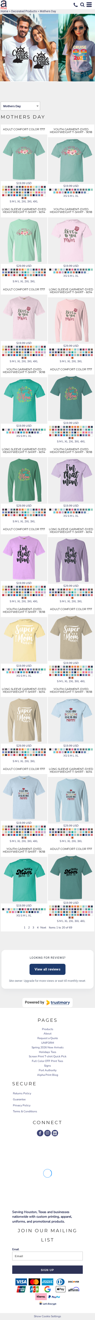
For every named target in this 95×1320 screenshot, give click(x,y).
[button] (82, 4)
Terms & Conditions (25, 1111)
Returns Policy (22, 1093)
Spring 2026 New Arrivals (48, 1047)
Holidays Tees (47, 1052)
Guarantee (19, 1099)
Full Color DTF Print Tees (47, 1061)
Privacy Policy (21, 1105)
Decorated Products (24, 11)
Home (4, 11)
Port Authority (47, 1070)
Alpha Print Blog (47, 1075)
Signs (47, 1066)
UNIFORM (47, 1043)
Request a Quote (47, 1038)
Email (15, 1249)
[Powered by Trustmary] (47, 1002)
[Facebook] (40, 1133)
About (47, 1033)
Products (47, 1029)
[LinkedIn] (55, 1133)
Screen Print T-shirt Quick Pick (47, 1056)
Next (43, 927)
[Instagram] (47, 1133)
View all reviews (47, 969)
